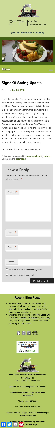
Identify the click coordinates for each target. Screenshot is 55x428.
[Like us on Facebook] (18, 333)
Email (11, 247)
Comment (12, 192)
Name (11, 232)
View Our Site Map (28, 424)
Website (10, 261)
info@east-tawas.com (19, 392)
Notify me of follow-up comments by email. (25, 269)
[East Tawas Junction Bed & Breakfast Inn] (27, 23)
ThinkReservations (27, 415)
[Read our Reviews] (23, 333)
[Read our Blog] (29, 333)
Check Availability (35, 32)
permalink (21, 158)
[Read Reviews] (35, 333)
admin (47, 156)
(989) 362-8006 (18, 32)
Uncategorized (33, 156)
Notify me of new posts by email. (21, 275)
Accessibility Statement (34, 421)
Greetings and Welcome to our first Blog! (27, 314)
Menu (6, 69)
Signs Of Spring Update (19, 303)
